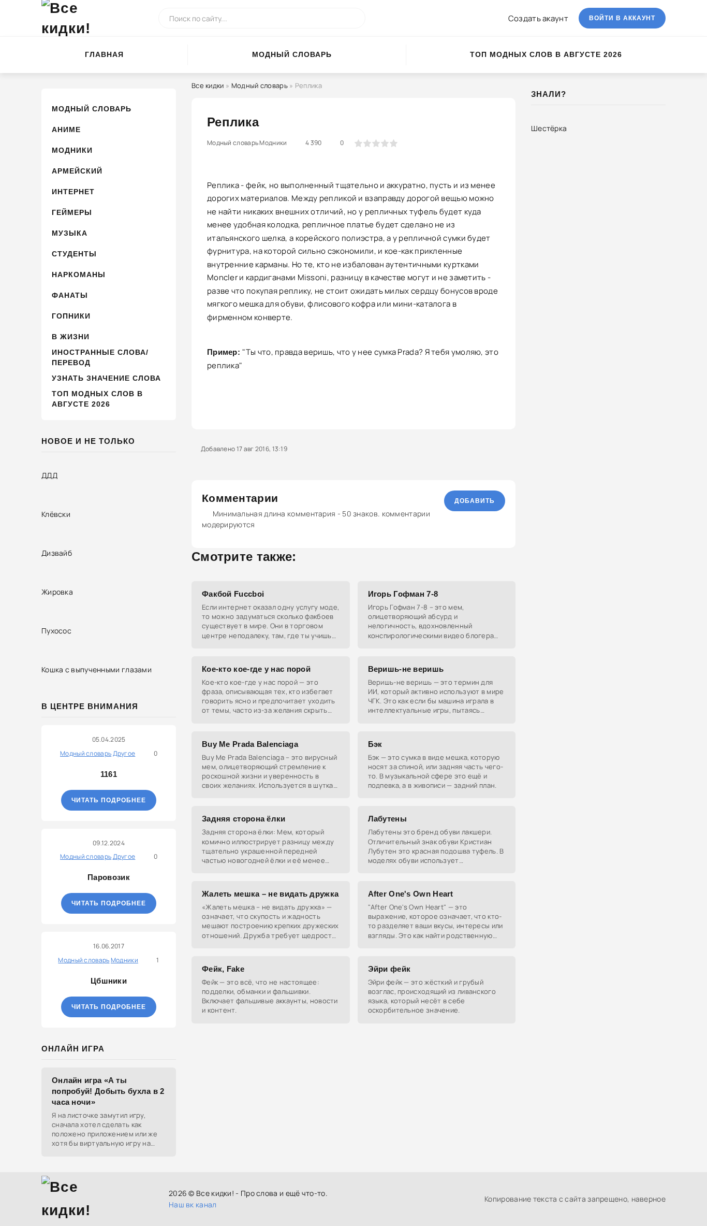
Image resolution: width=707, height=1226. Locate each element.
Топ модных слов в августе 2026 (546, 54)
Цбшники (109, 980)
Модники (72, 150)
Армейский (77, 171)
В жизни (71, 337)
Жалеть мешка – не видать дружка (270, 893)
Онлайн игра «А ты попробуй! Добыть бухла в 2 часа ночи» (108, 1091)
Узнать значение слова (106, 378)
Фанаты (70, 295)
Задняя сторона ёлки (244, 818)
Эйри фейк (389, 968)
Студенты (74, 254)
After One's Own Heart (410, 893)
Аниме (66, 129)
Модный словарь (292, 54)
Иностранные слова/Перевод (100, 357)
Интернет (73, 191)
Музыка (69, 233)
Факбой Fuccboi (233, 593)
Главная (104, 54)
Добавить (474, 500)
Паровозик (108, 877)
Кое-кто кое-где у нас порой (256, 669)
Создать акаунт (538, 18)
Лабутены (387, 818)
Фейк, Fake (223, 968)
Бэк (375, 744)
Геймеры (72, 212)
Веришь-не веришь (406, 669)
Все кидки (208, 85)
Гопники (71, 316)
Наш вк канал (193, 1204)
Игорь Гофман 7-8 (403, 593)
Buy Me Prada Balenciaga (250, 744)
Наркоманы (79, 274)
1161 (108, 774)
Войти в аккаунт (622, 18)
